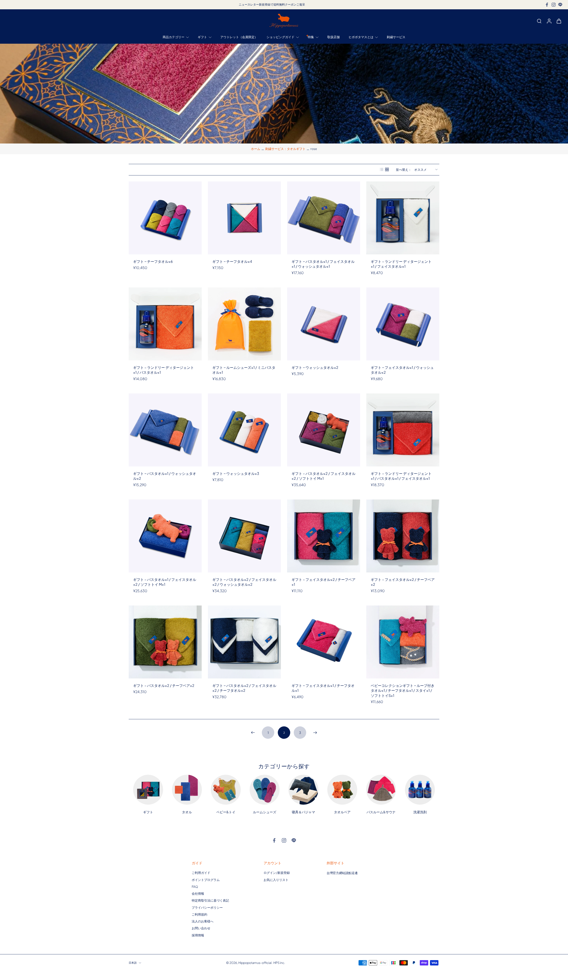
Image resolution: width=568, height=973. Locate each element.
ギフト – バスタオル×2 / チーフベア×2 (163, 685)
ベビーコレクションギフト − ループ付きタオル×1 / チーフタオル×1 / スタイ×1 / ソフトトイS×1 (402, 690)
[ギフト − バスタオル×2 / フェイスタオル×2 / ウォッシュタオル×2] (244, 535)
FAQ (195, 886)
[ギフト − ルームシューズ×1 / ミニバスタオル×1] (244, 323)
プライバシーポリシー (207, 907)
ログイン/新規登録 (277, 873)
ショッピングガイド (280, 37)
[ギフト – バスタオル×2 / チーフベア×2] (165, 641)
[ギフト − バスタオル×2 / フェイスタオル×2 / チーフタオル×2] (244, 641)
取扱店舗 (333, 37)
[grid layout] (387, 169)
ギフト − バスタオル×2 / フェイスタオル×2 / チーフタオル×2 (244, 688)
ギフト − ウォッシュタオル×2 (315, 367)
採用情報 (198, 935)
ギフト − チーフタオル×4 (232, 261)
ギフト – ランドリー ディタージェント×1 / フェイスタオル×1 (401, 264)
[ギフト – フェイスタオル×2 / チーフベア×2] (402, 535)
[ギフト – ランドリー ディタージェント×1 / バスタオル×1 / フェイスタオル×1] (402, 429)
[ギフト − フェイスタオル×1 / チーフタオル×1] (323, 641)
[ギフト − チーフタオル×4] (244, 217)
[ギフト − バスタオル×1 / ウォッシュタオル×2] (165, 429)
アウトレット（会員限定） (239, 37)
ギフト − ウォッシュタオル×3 (235, 473)
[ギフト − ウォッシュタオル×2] (323, 323)
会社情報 (198, 893)
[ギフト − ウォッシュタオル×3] (244, 429)
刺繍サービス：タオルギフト (285, 149)
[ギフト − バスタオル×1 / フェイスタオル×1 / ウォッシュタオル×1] (323, 217)
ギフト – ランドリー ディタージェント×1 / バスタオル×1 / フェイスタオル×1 (401, 476)
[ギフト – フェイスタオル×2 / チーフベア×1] (323, 535)
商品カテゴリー (173, 37)
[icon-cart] (559, 21)
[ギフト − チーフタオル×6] (165, 217)
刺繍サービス (396, 37)
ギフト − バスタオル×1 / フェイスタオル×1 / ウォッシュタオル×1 (323, 264)
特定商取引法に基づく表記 (210, 900)
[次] (315, 732)
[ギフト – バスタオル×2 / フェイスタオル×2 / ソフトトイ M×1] (323, 429)
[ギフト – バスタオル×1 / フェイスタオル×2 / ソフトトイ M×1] (165, 535)
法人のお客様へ (202, 921)
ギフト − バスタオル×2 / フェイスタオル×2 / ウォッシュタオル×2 (244, 582)
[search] (539, 20)
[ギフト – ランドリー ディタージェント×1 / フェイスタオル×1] (402, 217)
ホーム (255, 149)
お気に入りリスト (276, 879)
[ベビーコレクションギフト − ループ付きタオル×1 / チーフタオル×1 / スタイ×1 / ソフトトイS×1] (402, 641)
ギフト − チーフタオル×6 (153, 261)
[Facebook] (547, 4)
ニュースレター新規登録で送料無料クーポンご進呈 (272, 4)
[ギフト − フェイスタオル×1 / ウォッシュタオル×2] (402, 323)
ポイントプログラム (206, 879)
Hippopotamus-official (255, 963)
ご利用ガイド (201, 873)
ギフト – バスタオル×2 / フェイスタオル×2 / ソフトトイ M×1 (323, 476)
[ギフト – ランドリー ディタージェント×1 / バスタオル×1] (165, 323)
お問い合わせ (201, 928)
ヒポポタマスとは (361, 37)
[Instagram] (553, 4)
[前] (253, 732)
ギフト (202, 37)
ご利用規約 (199, 914)
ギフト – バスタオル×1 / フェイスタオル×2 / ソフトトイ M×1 (164, 582)
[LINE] (560, 4)
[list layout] (381, 169)
